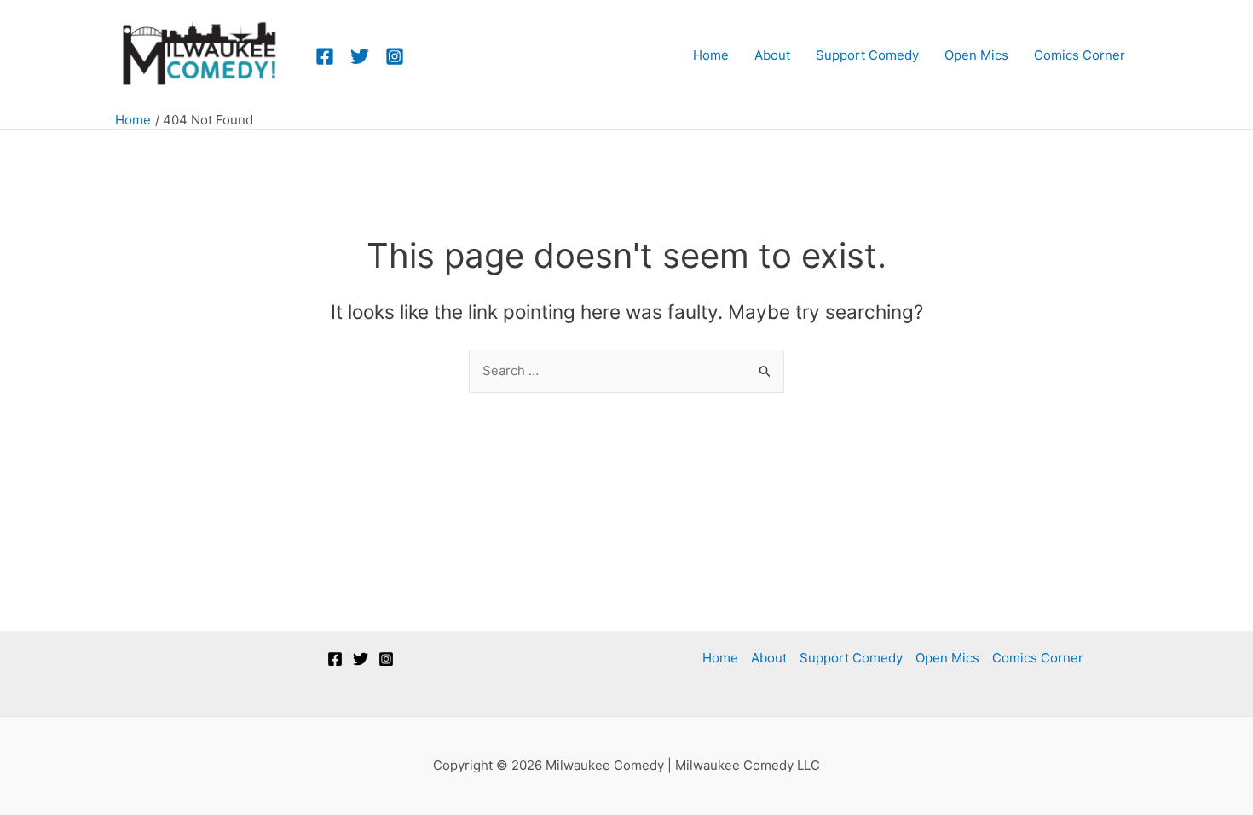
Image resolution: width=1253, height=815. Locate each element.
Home (720, 658)
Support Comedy (851, 658)
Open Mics (947, 658)
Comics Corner (1037, 658)
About (769, 658)
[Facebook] (324, 56)
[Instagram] (394, 56)
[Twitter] (359, 56)
